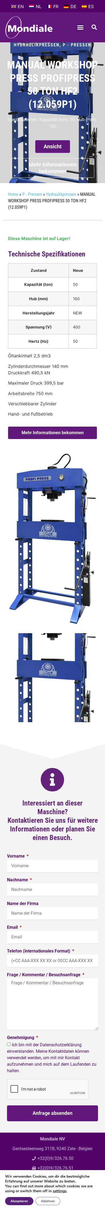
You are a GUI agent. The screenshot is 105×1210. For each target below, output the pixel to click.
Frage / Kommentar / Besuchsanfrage (44, 975)
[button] (80, 27)
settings (59, 1191)
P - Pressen (77, 44)
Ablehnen (48, 1201)
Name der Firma (22, 903)
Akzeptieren (19, 1201)
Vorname (16, 856)
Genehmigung (21, 1038)
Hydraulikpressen (37, 44)
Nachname (18, 880)
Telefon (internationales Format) (39, 951)
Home (13, 194)
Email (13, 927)
